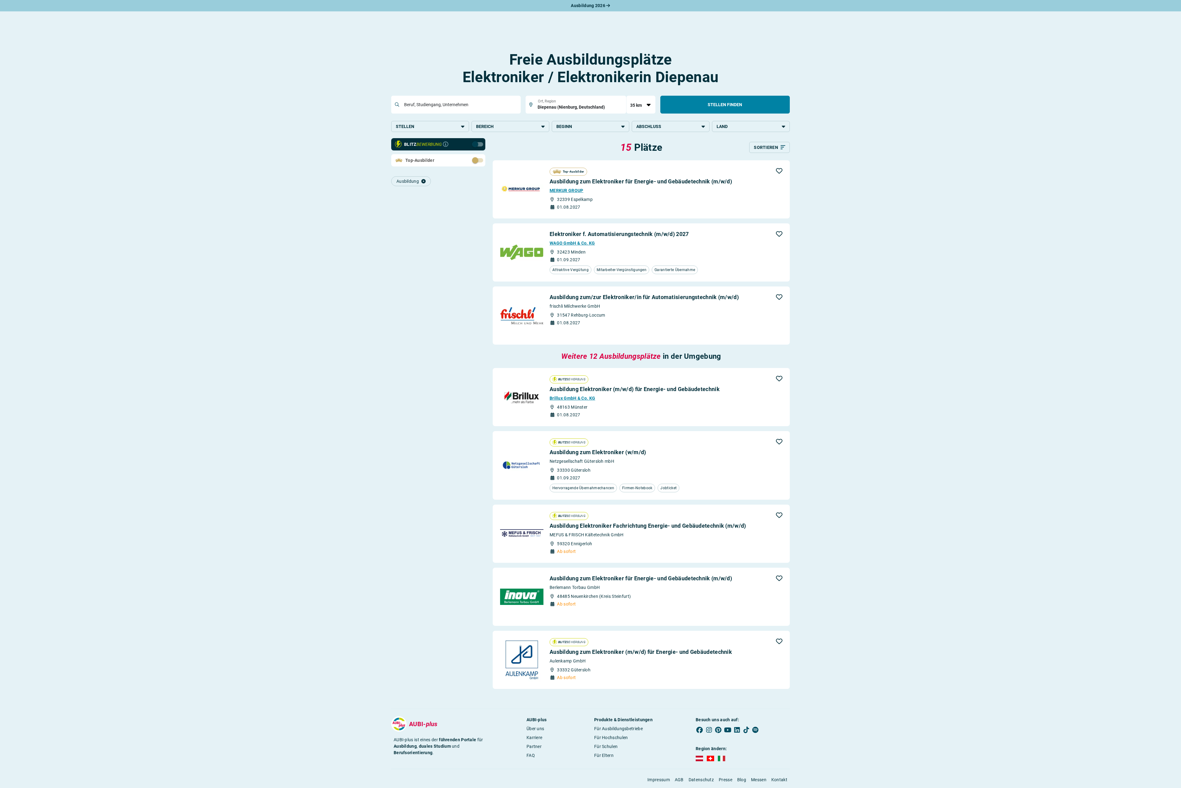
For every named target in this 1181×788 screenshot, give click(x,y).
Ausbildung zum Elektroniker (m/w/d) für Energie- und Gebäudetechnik (641, 652)
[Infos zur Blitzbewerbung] (445, 144)
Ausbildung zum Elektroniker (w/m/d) (598, 452)
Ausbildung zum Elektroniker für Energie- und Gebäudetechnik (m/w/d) (641, 181)
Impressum (658, 779)
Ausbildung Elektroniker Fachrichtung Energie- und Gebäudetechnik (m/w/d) (648, 525)
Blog (741, 779)
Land (722, 126)
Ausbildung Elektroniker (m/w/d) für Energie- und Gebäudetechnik (635, 389)
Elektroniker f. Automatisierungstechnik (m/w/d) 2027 (619, 234)
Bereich (485, 126)
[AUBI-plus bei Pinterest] (718, 729)
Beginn (564, 126)
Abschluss (648, 126)
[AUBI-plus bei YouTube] (728, 729)
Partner (534, 746)
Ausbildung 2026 (588, 5)
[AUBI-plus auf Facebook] (700, 729)
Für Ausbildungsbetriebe (618, 728)
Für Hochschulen (611, 737)
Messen (758, 779)
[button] (779, 170)
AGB (679, 779)
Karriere (534, 737)
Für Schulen (606, 746)
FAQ (531, 755)
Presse (725, 779)
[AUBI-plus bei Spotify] (756, 729)
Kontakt (779, 779)
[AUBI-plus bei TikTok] (746, 729)
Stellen (405, 126)
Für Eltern (604, 755)
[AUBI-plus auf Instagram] (709, 729)
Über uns (535, 728)
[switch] (464, 160)
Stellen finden (725, 104)
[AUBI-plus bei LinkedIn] (737, 729)
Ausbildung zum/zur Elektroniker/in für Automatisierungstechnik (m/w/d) (644, 297)
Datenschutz (701, 779)
